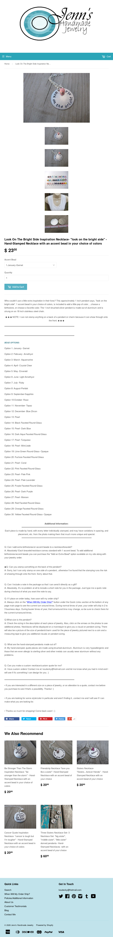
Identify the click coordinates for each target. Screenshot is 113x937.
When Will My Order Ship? (17, 893)
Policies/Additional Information (18, 898)
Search (7, 889)
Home (6, 63)
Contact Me (10, 914)
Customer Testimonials (15, 906)
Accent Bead (10, 259)
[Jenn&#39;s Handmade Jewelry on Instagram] (80, 897)
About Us (8, 902)
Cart (108, 56)
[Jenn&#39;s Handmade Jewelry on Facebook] (67, 897)
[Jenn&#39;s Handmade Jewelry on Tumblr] (87, 897)
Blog (6, 910)
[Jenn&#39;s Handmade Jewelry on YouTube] (93, 897)
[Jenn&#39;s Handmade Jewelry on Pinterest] (74, 897)
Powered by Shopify (44, 925)
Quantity (8, 272)
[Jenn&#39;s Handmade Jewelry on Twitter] (61, 897)
